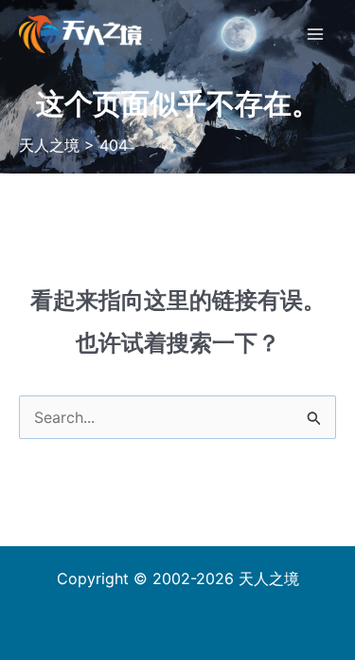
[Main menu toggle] (315, 34)
